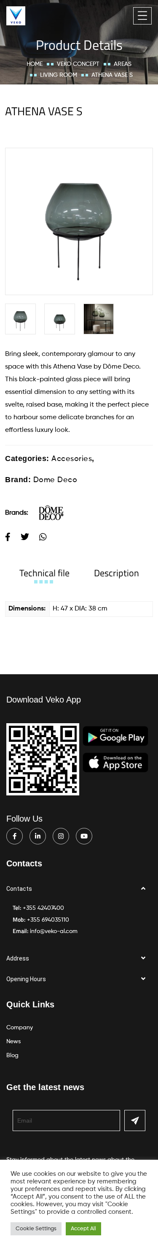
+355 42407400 (43, 908)
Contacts (19, 888)
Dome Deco (55, 480)
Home (35, 64)
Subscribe (134, 1120)
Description (116, 573)
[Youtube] (84, 836)
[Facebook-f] (14, 836)
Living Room (58, 75)
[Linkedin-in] (37, 836)
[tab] (44, 572)
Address (17, 958)
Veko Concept (78, 64)
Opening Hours (26, 979)
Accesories (71, 459)
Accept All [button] (83, 1229)
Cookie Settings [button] (36, 1229)
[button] (79, 889)
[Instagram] (61, 836)
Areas (122, 64)
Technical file (44, 573)
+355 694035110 (48, 920)
